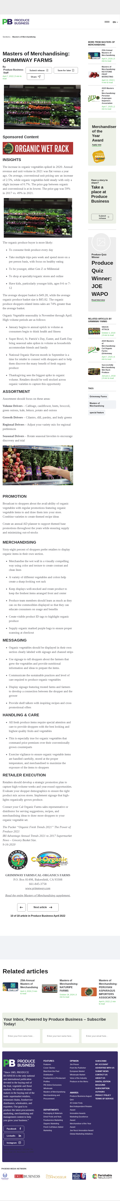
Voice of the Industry (78, 1078)
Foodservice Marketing (53, 1120)
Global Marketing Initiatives (81, 1134)
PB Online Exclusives (52, 1085)
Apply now (96, 145)
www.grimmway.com (37, 888)
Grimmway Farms (98, 396)
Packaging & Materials (52, 1113)
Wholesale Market (77, 1075)
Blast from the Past (51, 1071)
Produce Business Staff (13, 71)
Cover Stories (49, 1068)
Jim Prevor (74, 1064)
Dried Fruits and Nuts (52, 1117)
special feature (97, 412)
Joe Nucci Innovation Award (81, 1130)
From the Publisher (78, 1068)
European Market (77, 1071)
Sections (6, 37)
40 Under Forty (76, 1103)
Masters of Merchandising (23, 37)
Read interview (98, 300)
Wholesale (47, 1088)
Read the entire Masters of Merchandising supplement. (37, 895)
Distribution (48, 1075)
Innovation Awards (77, 1113)
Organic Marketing (51, 1124)
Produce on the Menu (79, 1081)
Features (47, 1064)
